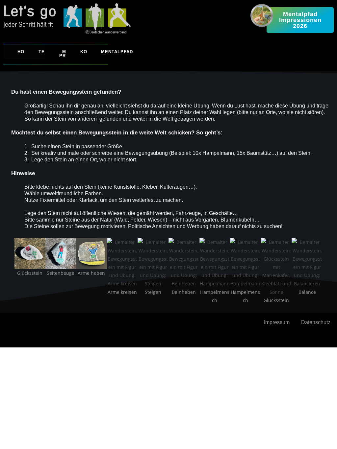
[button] (8, 275)
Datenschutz (315, 322)
